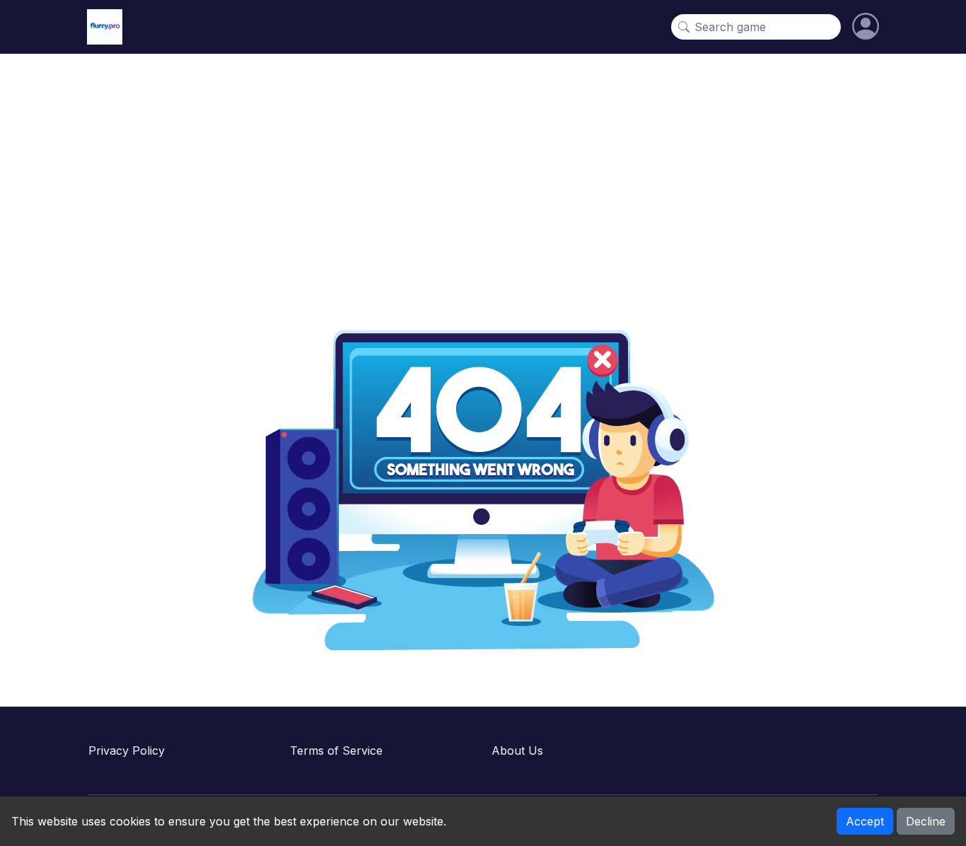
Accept (865, 821)
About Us (517, 750)
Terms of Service (336, 750)
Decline (925, 821)
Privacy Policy (126, 750)
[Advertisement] (483, 174)
